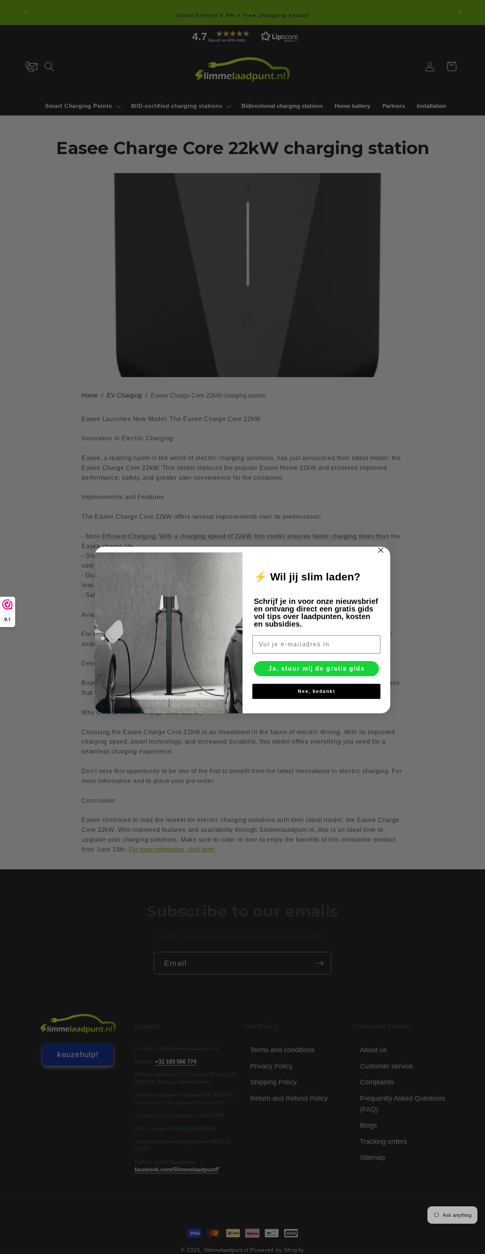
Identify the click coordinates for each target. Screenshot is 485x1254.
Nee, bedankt (316, 691)
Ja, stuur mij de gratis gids (316, 668)
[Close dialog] (380, 550)
